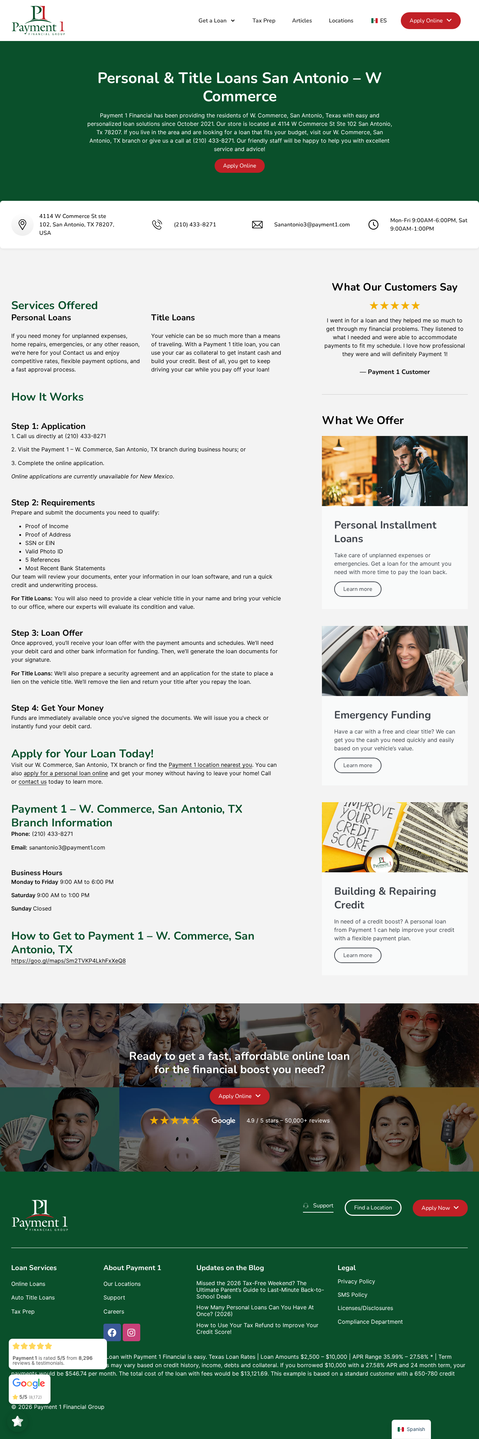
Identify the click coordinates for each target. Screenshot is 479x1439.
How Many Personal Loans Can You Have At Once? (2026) (255, 1310)
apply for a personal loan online (66, 773)
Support (114, 1297)
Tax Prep (263, 21)
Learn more (357, 589)
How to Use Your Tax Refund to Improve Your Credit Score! (257, 1328)
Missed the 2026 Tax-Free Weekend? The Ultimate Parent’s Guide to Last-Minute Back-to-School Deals (260, 1290)
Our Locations (122, 1283)
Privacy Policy (356, 1281)
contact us (33, 781)
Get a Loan (212, 21)
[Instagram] (131, 1332)
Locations (341, 21)
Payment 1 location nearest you (210, 764)
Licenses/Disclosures (365, 1307)
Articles (302, 21)
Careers (113, 1311)
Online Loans (28, 1283)
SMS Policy (352, 1294)
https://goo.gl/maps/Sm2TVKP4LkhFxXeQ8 (68, 960)
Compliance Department (370, 1321)
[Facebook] (112, 1332)
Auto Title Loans (33, 1297)
